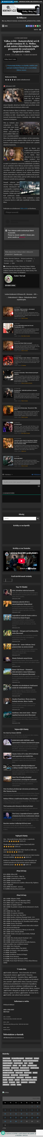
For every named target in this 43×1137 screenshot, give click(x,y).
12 (16, 1114)
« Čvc (4, 1128)
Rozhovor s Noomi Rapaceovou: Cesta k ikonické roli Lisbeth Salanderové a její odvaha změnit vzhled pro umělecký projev (20, 862)
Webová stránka (11, 285)
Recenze (35, 1073)
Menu (6, 26)
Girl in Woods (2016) (17, 931)
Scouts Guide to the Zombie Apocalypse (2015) (25, 919)
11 (10, 1114)
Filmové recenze (24, 318)
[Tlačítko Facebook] (29, 26)
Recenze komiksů (24, 1075)
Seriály (35, 1077)
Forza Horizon (14, 956)
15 (32, 1114)
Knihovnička (6, 1068)
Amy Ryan (15, 266)
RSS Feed (6, 1012)
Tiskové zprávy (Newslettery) (28, 1080)
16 (37, 1114)
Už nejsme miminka (17, 913)
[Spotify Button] (38, 26)
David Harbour (26, 268)
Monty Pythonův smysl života (22, 658)
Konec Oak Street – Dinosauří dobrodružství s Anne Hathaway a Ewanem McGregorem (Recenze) (23, 672)
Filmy (25, 1063)
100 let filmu (6, 1058)
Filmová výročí (17, 1061)
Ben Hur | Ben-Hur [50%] (18, 915)
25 (10, 1121)
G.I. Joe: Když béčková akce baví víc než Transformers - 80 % (23, 326)
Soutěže (5, 1080)
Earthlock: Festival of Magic (18, 954)
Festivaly (36, 1058)
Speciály (11, 1080)
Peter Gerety (30, 270)
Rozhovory (28, 1077)
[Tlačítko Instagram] (33, 26)
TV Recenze (23, 365)
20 (21, 1117)
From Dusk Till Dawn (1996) (19, 958)
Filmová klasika (7, 1061)
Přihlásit (6, 1004)
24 (5, 1121)
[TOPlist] (5, 1092)
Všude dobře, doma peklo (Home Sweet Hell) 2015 (18, 844)
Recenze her (6, 1075)
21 (26, 1117)
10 (5, 1114)
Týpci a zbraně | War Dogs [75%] (20, 902)
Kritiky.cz (21, 17)
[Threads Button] (31, 26)
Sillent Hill (14, 874)
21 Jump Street (18, 424)
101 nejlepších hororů (18, 1058)
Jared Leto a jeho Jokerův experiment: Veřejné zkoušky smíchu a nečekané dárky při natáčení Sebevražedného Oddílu (25, 442)
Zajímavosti (23, 451)
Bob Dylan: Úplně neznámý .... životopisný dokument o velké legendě (24, 310)
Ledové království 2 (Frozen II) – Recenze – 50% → (21, 294)
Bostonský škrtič (18, 458)
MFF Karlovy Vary (7, 1070)
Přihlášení (36, 474)
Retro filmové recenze (21, 38)
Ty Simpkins (22, 272)
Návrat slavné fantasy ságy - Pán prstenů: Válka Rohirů (25, 408)
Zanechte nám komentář (31, 54)
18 (10, 1117)
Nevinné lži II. (33, 993)
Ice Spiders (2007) (16, 905)
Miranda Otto (21, 270)
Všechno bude (15, 988)
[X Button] (27, 26)
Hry (20, 1065)
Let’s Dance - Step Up (17, 876)
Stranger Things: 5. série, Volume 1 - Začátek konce (26, 357)
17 (5, 1117)
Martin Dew (12, 270)
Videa (18, 1082)
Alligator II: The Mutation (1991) (20, 900)
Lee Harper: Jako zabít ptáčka (19, 950)
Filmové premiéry (7, 1063)
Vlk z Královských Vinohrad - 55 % (21, 938)
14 (26, 1114)
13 (21, 1114)
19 (16, 1117)
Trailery (5, 1082)
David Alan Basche (15, 268)
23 (37, 1117)
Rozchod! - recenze (17, 887)
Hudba (24, 1065)
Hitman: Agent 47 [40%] (11, 993)
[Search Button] (40, 26)
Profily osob (19, 1073)
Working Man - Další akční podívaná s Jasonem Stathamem (25, 391)
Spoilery (17, 1080)
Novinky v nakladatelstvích (21, 1070)
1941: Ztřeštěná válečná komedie (23, 590)
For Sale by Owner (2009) (12, 733)
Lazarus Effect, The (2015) (18, 948)
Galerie (31, 1063)
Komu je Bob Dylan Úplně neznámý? (23, 343)
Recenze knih (14, 1075)
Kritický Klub (14, 1068)
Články (19, 1085)
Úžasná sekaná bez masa (18, 940)
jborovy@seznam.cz (17, 1037)
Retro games (20, 1077)
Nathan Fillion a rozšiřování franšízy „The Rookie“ (20, 798)
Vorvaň (8, 54)
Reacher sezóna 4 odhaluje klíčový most (17, 823)
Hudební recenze (32, 1065)
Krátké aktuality (24, 1068)
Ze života (13, 1085)
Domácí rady (29, 1058)
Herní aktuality (7, 1065)
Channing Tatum (24, 266)
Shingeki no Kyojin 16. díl (20, 990)
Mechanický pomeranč (17, 889)
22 (32, 1117)
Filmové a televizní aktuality (26, 383)
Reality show (27, 1073)
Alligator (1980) (15, 898)
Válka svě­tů (23, 208)
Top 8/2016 (13, 952)
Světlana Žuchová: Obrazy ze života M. (22, 929)
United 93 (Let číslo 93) (18, 878)
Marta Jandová (34, 988)
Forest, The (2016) (16, 923)
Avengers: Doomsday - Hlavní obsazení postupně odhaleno (26, 373)
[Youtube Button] (35, 26)
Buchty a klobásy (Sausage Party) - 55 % (23, 917)
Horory (15, 1065)
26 (16, 1121)
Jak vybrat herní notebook (21, 995)
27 (21, 1121)
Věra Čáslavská (15, 946)
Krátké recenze (34, 1068)
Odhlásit (11, 1004)
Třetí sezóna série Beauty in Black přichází (18, 806)
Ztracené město (16, 880)
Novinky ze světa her (8, 1073)
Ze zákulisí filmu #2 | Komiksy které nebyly (24, 921)
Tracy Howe (13, 272)
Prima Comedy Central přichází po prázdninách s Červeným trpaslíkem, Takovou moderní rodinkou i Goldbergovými (20, 984)
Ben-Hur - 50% (15, 911)
